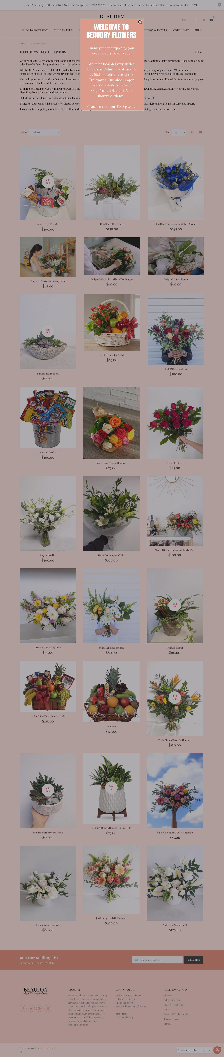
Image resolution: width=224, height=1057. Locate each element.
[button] (140, 22)
